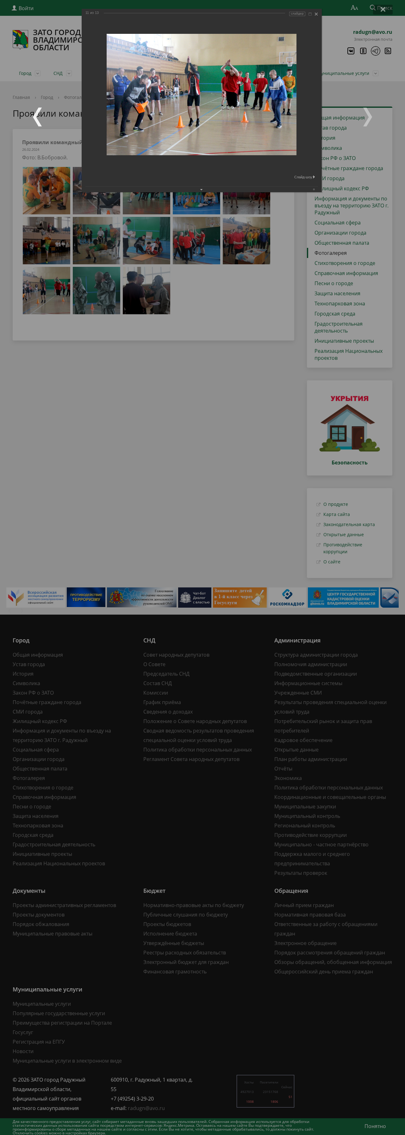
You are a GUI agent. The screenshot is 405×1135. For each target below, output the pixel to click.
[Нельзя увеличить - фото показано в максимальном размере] (310, 14)
